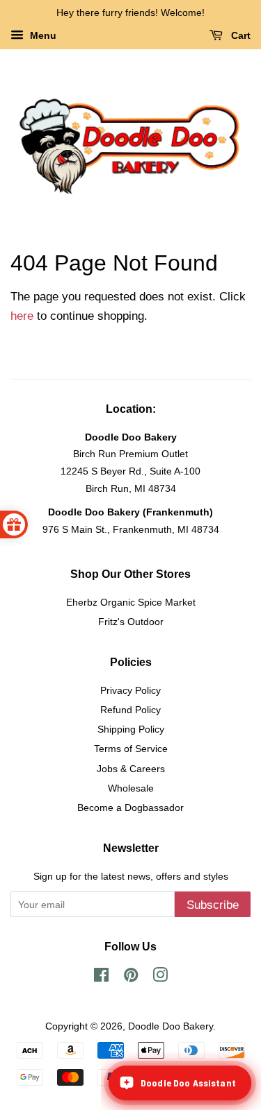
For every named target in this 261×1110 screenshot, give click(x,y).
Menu (41, 35)
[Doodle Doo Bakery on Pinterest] (131, 977)
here (21, 316)
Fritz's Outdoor (131, 621)
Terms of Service (131, 748)
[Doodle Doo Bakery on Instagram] (160, 977)
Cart (239, 35)
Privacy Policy (130, 690)
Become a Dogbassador (130, 807)
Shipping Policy (130, 729)
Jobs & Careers (131, 768)
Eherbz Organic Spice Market (131, 602)
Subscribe (213, 905)
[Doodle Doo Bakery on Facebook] (101, 977)
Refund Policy (130, 709)
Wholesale (131, 788)
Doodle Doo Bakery (170, 1026)
